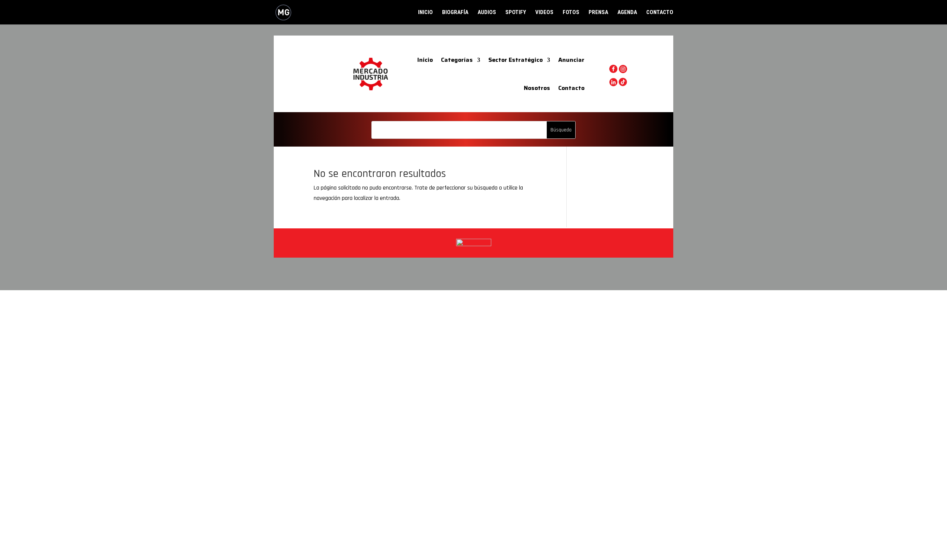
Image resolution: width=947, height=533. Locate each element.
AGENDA (627, 13)
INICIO (425, 13)
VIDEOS (544, 13)
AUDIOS (487, 13)
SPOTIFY (515, 13)
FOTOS (571, 13)
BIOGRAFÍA (455, 13)
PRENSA (598, 13)
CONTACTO (659, 13)
